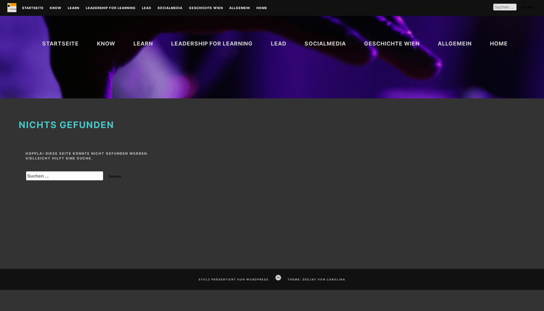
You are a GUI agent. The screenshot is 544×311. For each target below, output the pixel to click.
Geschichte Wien (206, 8)
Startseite (33, 8)
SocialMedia (170, 8)
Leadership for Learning (111, 8)
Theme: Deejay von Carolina (316, 279)
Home (261, 8)
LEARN (73, 8)
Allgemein (239, 8)
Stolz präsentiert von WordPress (234, 279)
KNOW (55, 8)
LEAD (146, 8)
